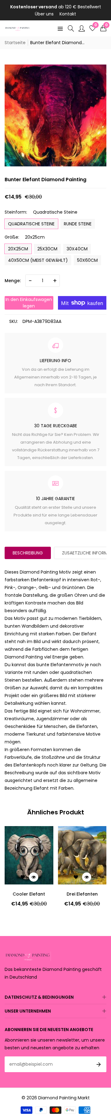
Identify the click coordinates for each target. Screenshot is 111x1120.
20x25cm (18, 249)
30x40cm (77, 249)
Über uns (44, 14)
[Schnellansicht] (33, 877)
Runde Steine (78, 224)
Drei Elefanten (82, 894)
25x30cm (47, 249)
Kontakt (68, 14)
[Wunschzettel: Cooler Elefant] (22, 877)
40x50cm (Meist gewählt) (38, 260)
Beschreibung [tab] (28, 553)
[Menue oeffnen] (60, 28)
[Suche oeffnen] (71, 28)
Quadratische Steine (31, 224)
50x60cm (87, 260)
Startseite (15, 43)
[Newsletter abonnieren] (99, 1064)
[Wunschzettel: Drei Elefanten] (75, 877)
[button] (103, 28)
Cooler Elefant (29, 894)
